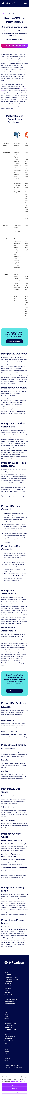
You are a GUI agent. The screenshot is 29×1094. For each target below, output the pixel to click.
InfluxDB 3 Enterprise (10, 975)
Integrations (8, 984)
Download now (14, 691)
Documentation (8, 1021)
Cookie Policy (14, 1081)
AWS (6, 1034)
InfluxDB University (9, 1025)
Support (7, 1016)
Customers (7, 1014)
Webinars (7, 1019)
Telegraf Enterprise (9, 981)
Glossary (7, 1043)
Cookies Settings (14, 1092)
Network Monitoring (10, 1004)
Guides (6, 1010)
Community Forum (9, 1027)
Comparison (5, 13)
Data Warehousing (9, 1001)
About (6, 1049)
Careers (7, 1052)
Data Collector (8, 988)
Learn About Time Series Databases (14, 45)
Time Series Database (10, 997)
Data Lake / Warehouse (11, 986)
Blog (6, 1012)
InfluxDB (7, 973)
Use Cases (7, 992)
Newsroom (7, 1056)
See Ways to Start (14, 341)
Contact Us (7, 1058)
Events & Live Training (10, 1023)
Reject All (14, 1088)
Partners (7, 1054)
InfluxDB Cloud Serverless (11, 977)
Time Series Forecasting (11, 999)
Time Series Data (9, 995)
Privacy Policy (22, 1081)
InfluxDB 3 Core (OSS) (10, 1030)
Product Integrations (10, 1036)
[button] (25, 3)
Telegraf (7, 1032)
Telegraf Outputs (9, 1041)
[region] (14, 1083)
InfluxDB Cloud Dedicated (11, 979)
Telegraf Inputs (8, 1039)
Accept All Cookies (14, 1085)
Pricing (6, 990)
